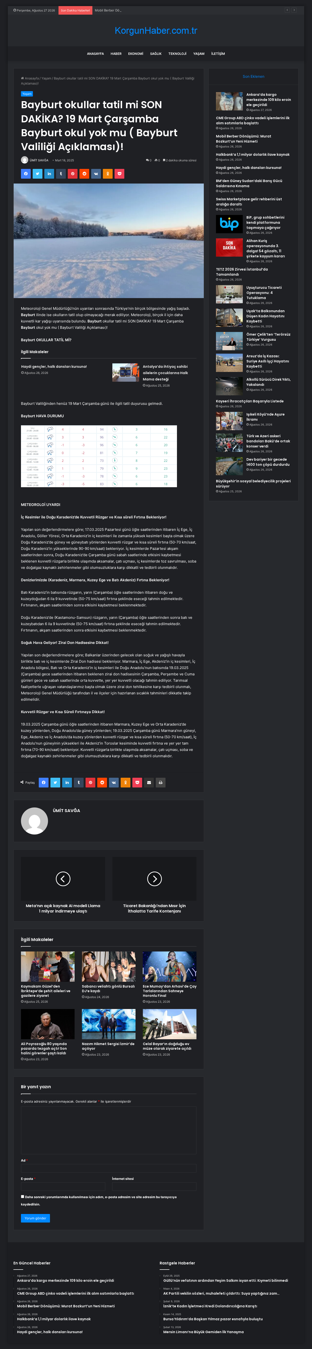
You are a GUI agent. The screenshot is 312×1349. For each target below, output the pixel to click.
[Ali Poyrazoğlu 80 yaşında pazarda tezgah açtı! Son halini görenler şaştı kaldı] (48, 1024)
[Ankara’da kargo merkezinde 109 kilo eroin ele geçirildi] (229, 101)
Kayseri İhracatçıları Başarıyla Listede (250, 401)
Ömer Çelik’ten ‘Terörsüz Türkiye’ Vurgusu (268, 337)
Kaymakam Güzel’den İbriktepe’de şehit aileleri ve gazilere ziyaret (45, 991)
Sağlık (156, 54)
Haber (116, 54)
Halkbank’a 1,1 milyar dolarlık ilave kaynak (253, 154)
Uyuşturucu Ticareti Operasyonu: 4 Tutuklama (264, 292)
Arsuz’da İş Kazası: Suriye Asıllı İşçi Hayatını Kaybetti (267, 361)
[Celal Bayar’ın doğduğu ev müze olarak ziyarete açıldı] (169, 1024)
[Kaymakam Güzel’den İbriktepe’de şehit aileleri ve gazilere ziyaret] (48, 966)
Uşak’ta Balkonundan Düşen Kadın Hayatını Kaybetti (265, 316)
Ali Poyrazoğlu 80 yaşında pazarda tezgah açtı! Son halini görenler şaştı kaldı (44, 1048)
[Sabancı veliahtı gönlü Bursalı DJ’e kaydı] (109, 966)
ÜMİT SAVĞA (39, 160)
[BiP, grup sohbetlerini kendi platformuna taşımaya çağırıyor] (229, 224)
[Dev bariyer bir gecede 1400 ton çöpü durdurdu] (229, 466)
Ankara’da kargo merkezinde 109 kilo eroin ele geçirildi (268, 99)
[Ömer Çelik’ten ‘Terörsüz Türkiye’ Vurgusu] (229, 341)
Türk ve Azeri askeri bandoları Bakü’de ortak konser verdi (268, 441)
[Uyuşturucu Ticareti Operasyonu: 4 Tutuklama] (229, 294)
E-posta (28, 1179)
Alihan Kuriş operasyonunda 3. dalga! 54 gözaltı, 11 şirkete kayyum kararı (265, 248)
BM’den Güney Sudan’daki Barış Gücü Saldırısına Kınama (249, 183)
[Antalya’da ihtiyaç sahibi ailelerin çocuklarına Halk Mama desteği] (125, 372)
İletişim (218, 54)
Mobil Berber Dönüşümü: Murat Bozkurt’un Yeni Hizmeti (137, 10)
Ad (24, 1160)
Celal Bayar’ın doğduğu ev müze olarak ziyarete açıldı (167, 1046)
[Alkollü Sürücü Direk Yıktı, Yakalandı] (229, 386)
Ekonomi (135, 54)
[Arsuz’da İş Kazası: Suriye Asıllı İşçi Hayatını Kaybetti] (229, 363)
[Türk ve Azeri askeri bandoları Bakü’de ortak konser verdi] (229, 443)
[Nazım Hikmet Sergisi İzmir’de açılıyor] (109, 1024)
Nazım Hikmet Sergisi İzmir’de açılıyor (108, 1046)
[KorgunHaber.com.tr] (156, 31)
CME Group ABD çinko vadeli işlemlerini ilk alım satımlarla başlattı (253, 121)
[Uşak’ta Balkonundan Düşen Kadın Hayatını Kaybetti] (229, 318)
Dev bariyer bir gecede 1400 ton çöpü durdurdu (268, 462)
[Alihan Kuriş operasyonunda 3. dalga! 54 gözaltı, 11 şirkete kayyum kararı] (229, 247)
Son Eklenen (253, 76)
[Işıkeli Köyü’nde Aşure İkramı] (229, 421)
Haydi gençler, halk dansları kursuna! (54, 366)
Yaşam (199, 54)
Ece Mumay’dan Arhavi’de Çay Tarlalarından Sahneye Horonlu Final (169, 991)
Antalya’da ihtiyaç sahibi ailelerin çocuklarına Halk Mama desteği (165, 373)
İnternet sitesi (123, 1179)
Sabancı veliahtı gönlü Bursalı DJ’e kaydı (108, 988)
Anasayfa (95, 54)
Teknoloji (177, 54)
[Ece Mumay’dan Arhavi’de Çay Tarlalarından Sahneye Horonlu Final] (169, 966)
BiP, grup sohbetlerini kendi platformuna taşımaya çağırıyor (265, 222)
